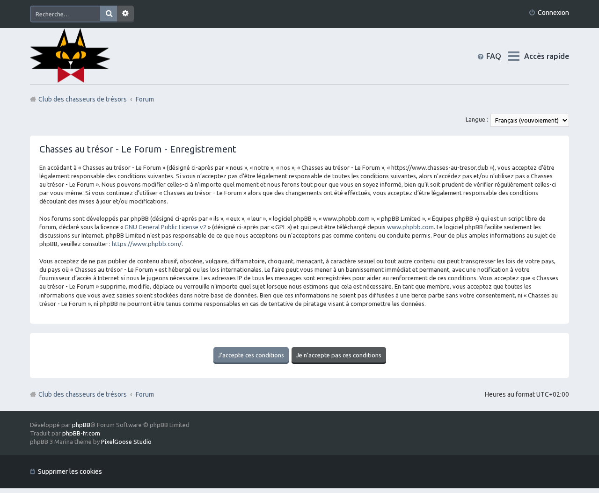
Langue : (477, 119)
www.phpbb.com (410, 227)
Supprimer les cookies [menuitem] (70, 471)
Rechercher (108, 14)
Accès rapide (546, 56)
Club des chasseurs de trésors (82, 394)
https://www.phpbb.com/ (147, 243)
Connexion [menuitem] (553, 12)
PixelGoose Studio (126, 441)
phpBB (81, 424)
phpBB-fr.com (81, 433)
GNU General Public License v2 (165, 227)
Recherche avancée (125, 14)
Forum (145, 394)
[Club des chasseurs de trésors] (70, 56)
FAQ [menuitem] (501, 56)
